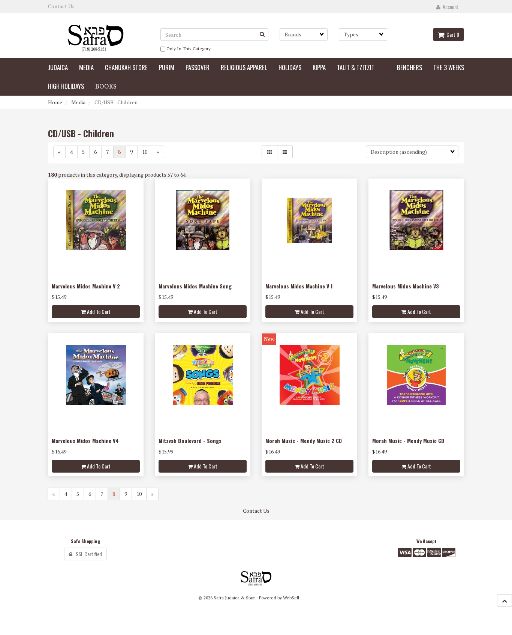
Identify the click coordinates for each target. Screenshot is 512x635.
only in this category (188, 48)
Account (449, 7)
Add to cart (98, 311)
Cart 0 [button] (451, 34)
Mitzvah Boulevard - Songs (190, 440)
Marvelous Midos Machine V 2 (86, 286)
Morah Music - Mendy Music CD (408, 440)
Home (55, 102)
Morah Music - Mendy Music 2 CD (303, 440)
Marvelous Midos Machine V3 (405, 286)
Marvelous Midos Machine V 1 (298, 286)
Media (78, 102)
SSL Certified (87, 554)
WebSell (291, 597)
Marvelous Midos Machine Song (195, 286)
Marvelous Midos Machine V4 (85, 440)
